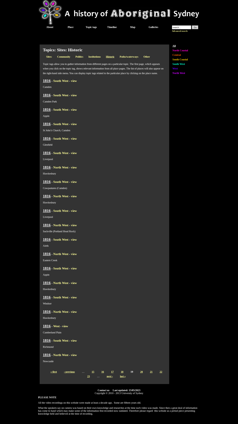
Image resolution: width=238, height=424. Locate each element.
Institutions (94, 56)
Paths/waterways (129, 56)
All (174, 46)
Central (176, 55)
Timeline (112, 27)
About (49, 27)
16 (102, 371)
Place (71, 27)
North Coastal (180, 50)
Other (146, 56)
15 (93, 371)
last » (123, 376)
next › (110, 376)
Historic (110, 56)
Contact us (103, 390)
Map (132, 27)
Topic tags (91, 27)
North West (60, 167)
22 (161, 371)
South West (60, 81)
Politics (79, 56)
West (56, 326)
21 (151, 371)
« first (54, 371)
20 (141, 371)
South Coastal (180, 59)
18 (122, 371)
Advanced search (179, 31)
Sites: (49, 56)
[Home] (119, 23)
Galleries (153, 27)
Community (63, 56)
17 (112, 371)
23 (88, 376)
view (74, 81)
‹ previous (69, 371)
